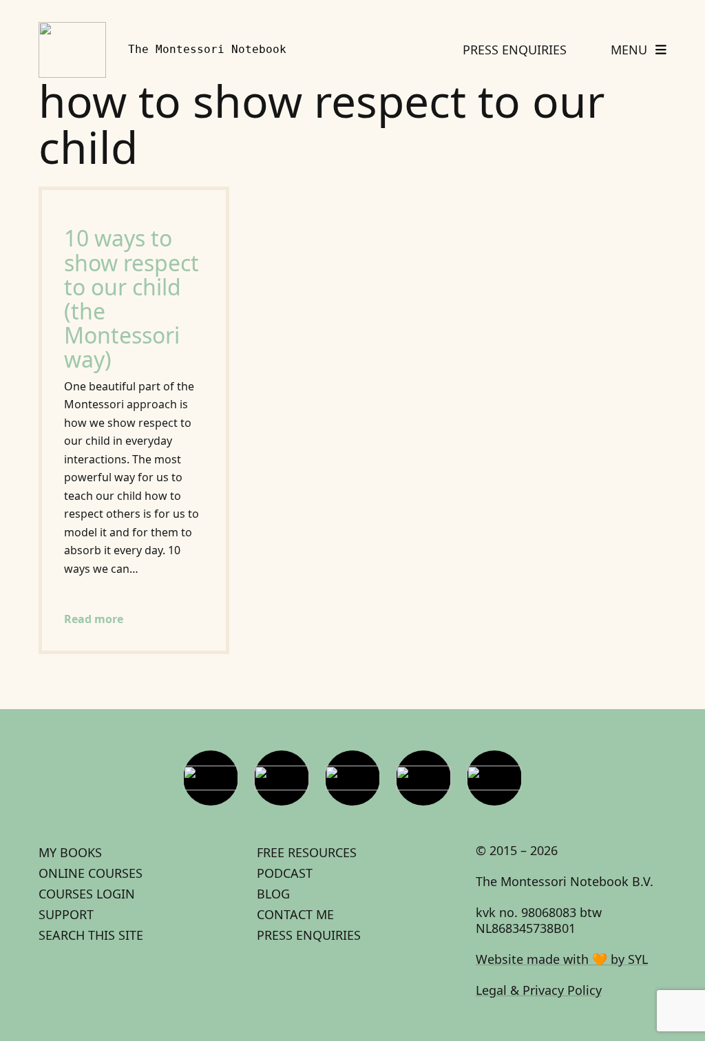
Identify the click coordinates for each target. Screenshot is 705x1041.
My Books (70, 852)
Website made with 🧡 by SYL (562, 959)
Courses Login (87, 893)
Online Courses (91, 873)
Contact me (295, 914)
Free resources (307, 852)
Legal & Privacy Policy (539, 990)
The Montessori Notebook (207, 49)
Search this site (91, 935)
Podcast (285, 873)
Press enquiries (309, 935)
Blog (273, 893)
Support (66, 914)
